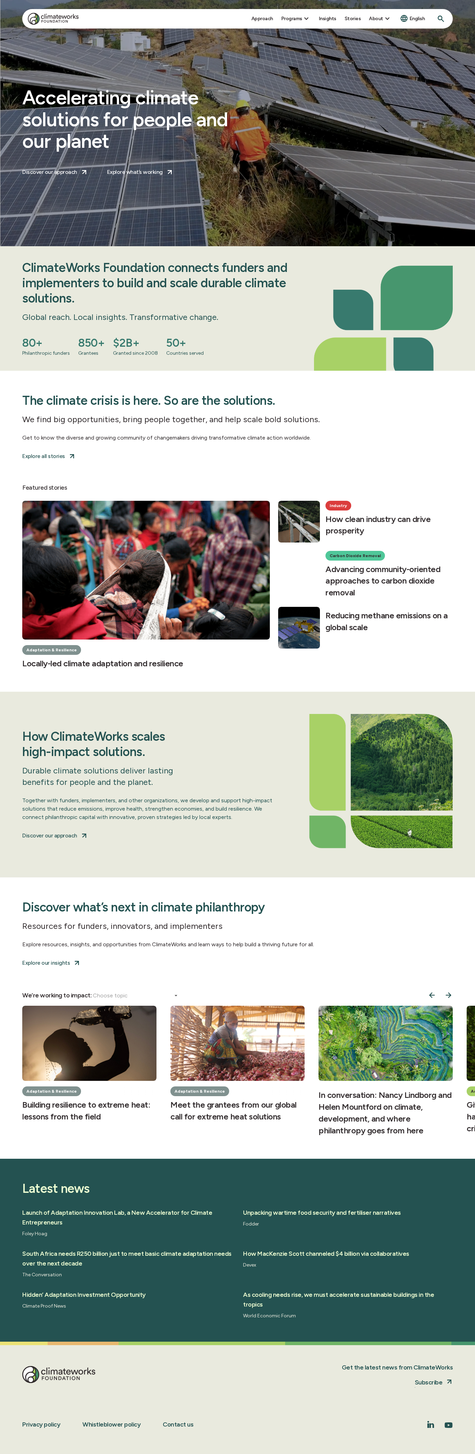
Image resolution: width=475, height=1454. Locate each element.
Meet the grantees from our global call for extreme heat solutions (233, 1111)
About (376, 19)
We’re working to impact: (57, 995)
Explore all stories (43, 456)
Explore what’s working (135, 172)
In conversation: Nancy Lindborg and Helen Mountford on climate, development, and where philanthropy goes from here (385, 1112)
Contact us (178, 1424)
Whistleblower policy (111, 1424)
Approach (262, 19)
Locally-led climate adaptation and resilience (102, 663)
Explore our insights (46, 962)
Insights (327, 19)
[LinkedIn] (430, 1426)
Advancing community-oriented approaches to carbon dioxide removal (382, 581)
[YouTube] (448, 1427)
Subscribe (429, 1382)
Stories (353, 19)
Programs (291, 19)
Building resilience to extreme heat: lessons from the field (86, 1111)
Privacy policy (41, 1424)
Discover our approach (49, 172)
